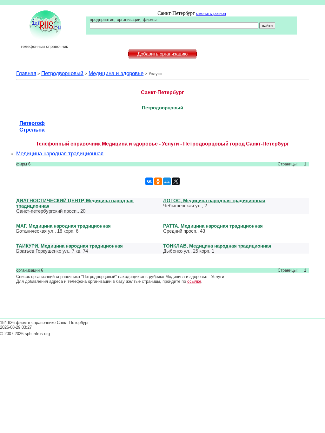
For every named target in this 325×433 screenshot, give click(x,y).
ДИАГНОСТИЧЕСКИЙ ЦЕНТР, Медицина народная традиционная (75, 203)
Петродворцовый (62, 73)
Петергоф (32, 123)
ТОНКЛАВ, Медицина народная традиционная (217, 246)
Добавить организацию (162, 53)
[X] (176, 181)
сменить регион (211, 13)
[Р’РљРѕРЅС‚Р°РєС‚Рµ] (149, 181)
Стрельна (31, 129)
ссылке (194, 281)
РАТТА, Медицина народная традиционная (213, 226)
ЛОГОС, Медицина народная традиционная (214, 200)
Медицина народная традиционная (59, 153)
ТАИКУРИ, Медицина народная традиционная (69, 246)
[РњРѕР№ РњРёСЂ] (167, 181)
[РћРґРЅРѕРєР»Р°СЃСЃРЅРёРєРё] (158, 181)
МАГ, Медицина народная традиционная (63, 226)
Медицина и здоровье (116, 73)
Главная (26, 73)
